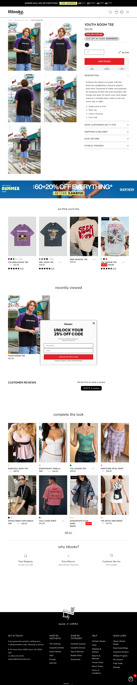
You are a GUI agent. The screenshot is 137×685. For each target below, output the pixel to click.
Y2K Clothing (54, 644)
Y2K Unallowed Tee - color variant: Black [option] (11, 259)
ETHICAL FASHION (94, 145)
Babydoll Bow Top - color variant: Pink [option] (9, 465)
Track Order (118, 663)
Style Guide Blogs (120, 648)
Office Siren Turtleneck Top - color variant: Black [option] (9, 517)
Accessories (75, 659)
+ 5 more (20, 259)
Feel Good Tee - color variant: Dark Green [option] (44, 259)
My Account (118, 659)
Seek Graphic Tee (78, 259)
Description (92, 75)
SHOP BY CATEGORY (76, 637)
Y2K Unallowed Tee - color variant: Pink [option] (16, 259)
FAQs (94, 645)
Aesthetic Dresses (78, 644)
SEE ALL (68, 532)
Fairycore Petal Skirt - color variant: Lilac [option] (101, 465)
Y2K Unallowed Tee (18, 262)
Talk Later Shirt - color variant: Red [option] (40, 517)
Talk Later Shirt (47, 521)
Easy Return (92, 138)
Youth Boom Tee (16, 356)
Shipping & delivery (96, 131)
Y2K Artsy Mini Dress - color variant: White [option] (101, 517)
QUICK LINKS (119, 635)
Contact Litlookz (98, 641)
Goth (51, 655)
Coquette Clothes (56, 647)
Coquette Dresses (78, 647)
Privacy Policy (97, 662)
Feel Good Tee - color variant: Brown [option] (42, 259)
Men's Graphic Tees (21, 20)
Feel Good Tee (46, 262)
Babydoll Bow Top (18, 468)
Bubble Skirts (76, 655)
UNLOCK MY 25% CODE (68, 357)
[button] (110, 12)
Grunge (52, 659)
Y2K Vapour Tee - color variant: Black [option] (104, 259)
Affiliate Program (120, 655)
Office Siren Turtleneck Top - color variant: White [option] (11, 517)
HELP (94, 635)
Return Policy (97, 666)
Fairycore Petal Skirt (112, 468)
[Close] (94, 323)
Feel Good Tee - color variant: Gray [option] (40, 259)
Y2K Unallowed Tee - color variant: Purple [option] (9, 259)
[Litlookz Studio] (16, 12)
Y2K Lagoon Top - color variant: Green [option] (70, 465)
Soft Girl (52, 663)
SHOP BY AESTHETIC (55, 637)
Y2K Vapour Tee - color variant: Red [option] (106, 259)
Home (10, 20)
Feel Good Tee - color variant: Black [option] (47, 259)
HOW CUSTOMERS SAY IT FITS (100, 124)
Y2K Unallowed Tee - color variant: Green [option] (13, 259)
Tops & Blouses (77, 651)
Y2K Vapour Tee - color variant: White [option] (101, 259)
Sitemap (116, 667)
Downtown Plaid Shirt (79, 522)
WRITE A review (91, 388)
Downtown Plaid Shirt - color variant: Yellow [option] (73, 517)
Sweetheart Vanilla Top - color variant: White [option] (40, 465)
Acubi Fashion (55, 651)
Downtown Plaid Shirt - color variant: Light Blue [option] (70, 517)
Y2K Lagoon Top (78, 468)
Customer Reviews (121, 652)
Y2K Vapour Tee (109, 262)
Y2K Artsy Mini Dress (111, 521)
